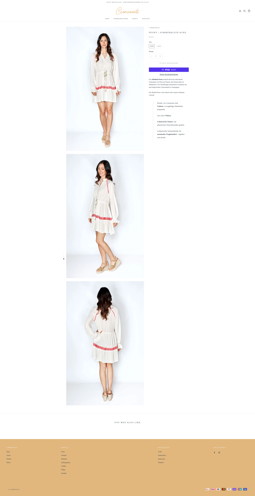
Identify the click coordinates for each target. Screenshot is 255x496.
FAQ (62, 452)
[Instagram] (219, 452)
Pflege (63, 470)
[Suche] (245, 11)
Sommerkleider (121, 18)
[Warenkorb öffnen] (249, 11)
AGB (160, 452)
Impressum (161, 459)
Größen (63, 466)
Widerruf (161, 462)
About (135, 18)
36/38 (152, 46)
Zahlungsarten (65, 462)
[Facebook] (214, 452)
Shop (107, 18)
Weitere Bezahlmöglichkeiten (169, 74)
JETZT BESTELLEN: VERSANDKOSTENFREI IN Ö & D (127, 2)
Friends (8, 459)
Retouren (64, 459)
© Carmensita (14, 489)
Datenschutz (162, 455)
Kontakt (146, 18)
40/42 (159, 46)
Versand (63, 455)
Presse (8, 462)
